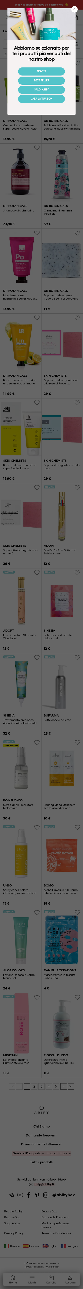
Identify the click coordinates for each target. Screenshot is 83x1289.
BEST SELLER (41, 80)
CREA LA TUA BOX (41, 98)
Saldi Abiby (41, 89)
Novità (41, 71)
